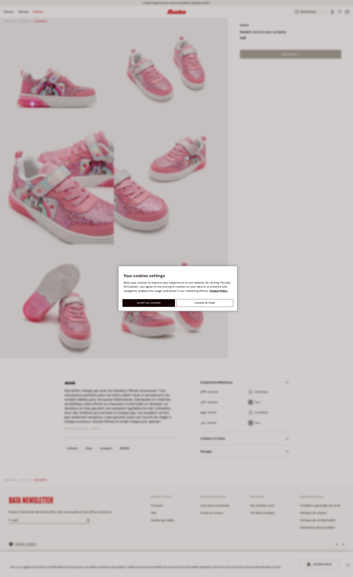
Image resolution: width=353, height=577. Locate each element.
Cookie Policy (218, 291)
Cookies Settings (205, 303)
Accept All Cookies (149, 303)
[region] (178, 288)
